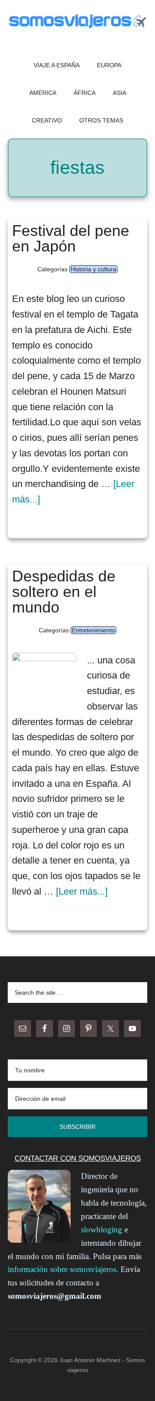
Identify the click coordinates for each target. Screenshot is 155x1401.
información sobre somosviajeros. (63, 1269)
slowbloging (101, 1229)
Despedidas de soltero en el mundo (63, 591)
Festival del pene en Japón (70, 238)
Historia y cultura (93, 269)
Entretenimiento (93, 630)
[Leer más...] (82, 891)
